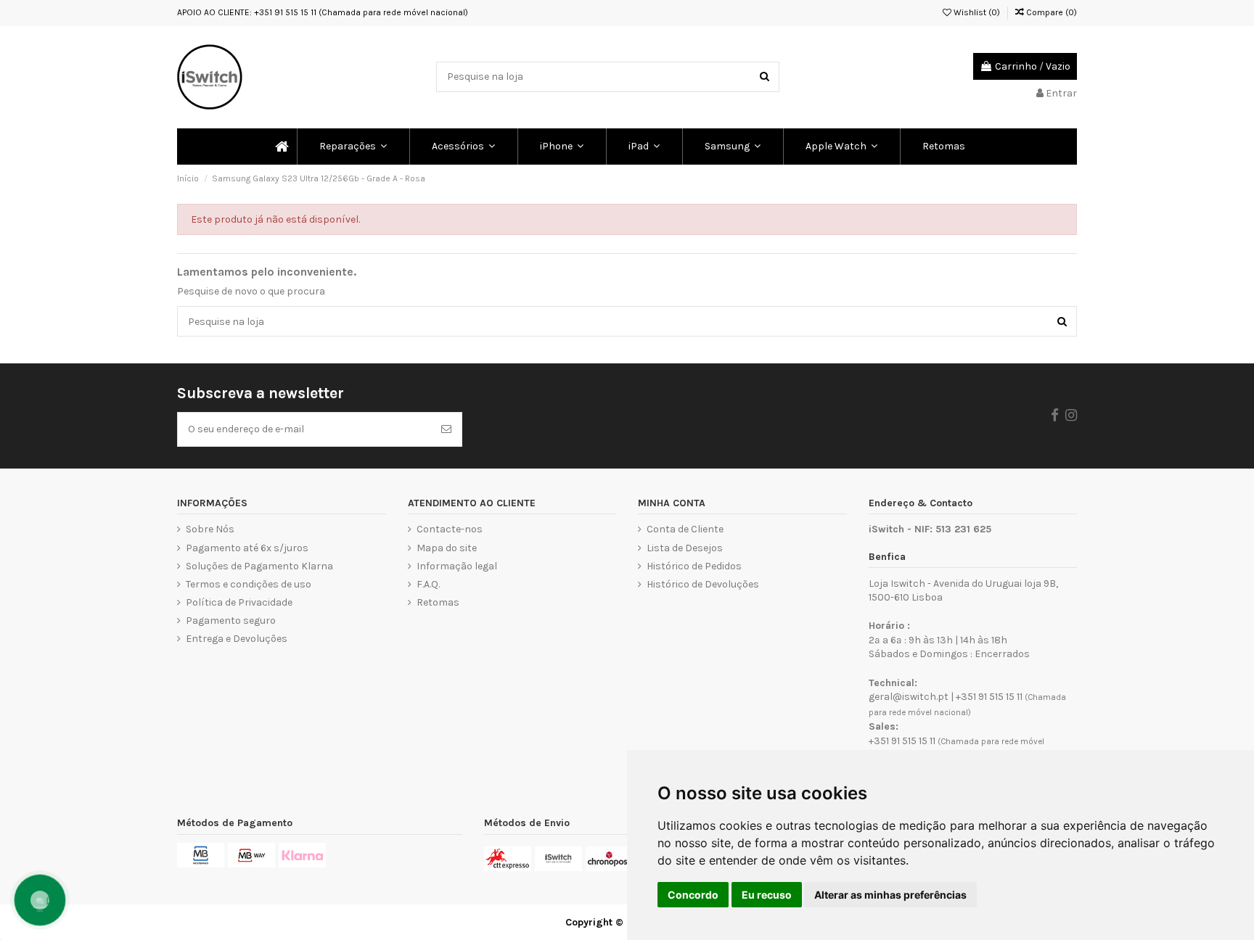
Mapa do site (447, 548)
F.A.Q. (428, 584)
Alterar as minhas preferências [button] (890, 895)
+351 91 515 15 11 (989, 696)
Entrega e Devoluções (236, 638)
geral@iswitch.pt (908, 696)
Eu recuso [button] (767, 895)
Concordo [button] (693, 895)
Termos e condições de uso (248, 584)
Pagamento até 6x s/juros (247, 548)
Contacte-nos (450, 529)
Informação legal (457, 566)
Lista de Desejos (685, 548)
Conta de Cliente (685, 529)
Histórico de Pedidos (694, 566)
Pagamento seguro (231, 620)
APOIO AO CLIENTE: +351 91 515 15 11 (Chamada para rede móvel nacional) (322, 12)
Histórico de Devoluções (703, 584)
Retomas (438, 602)
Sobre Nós (210, 529)
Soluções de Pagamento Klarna (259, 566)
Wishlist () (975, 12)
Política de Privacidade (239, 602)
